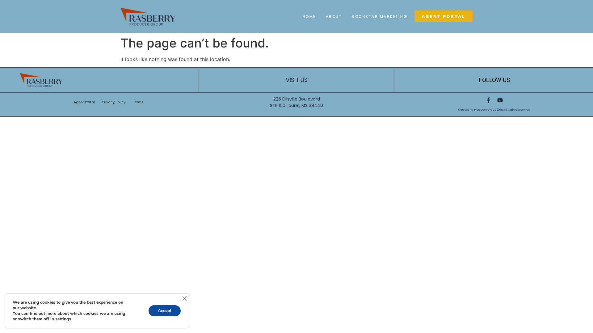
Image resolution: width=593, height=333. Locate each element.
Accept (164, 311)
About (334, 16)
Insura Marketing (110, 114)
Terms (138, 102)
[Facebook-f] (488, 100)
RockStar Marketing (379, 16)
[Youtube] (500, 100)
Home (309, 16)
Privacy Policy (113, 102)
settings (63, 319)
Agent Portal (84, 102)
